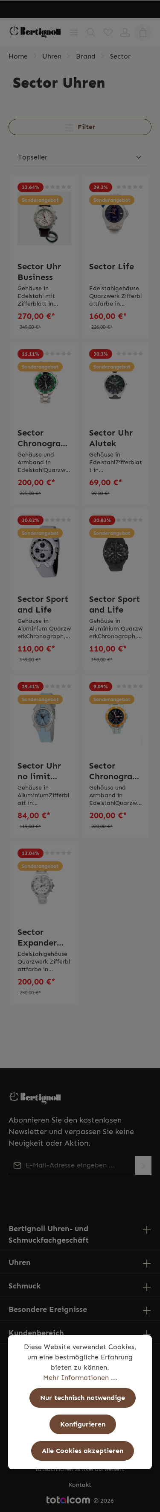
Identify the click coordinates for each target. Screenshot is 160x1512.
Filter (86, 127)
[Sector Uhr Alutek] (116, 385)
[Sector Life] (116, 218)
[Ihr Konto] (125, 32)
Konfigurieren (82, 1424)
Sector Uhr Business (39, 271)
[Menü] (73, 32)
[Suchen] (91, 32)
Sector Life (111, 266)
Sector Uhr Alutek (111, 437)
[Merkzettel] (108, 32)
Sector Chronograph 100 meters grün (44, 438)
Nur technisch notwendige (82, 1398)
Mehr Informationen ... (80, 1377)
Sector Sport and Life (42, 604)
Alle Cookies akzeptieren (82, 1451)
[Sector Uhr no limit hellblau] (44, 717)
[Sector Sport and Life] (44, 551)
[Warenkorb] (142, 32)
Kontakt (80, 1484)
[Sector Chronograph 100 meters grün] (44, 385)
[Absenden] (143, 1165)
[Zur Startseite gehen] (35, 32)
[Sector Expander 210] (44, 884)
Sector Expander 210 (37, 937)
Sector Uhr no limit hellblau (39, 771)
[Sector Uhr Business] (44, 218)
